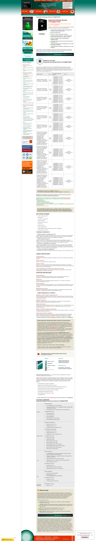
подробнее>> (56, 24)
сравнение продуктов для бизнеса (28, 56)
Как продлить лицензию (47, 536)
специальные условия (52, 11)
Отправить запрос (8, 539)
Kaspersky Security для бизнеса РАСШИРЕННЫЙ (28, 76)
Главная (25, 14)
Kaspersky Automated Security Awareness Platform (27, 134)
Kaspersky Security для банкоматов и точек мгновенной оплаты (28, 120)
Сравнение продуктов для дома (28, 60)
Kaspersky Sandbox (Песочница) (28, 92)
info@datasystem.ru (53, 6)
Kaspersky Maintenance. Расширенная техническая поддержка (27, 128)
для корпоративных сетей (39, 11)
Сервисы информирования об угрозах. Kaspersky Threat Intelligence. (28, 131)
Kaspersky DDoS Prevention (27, 123)
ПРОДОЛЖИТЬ (84, 537)
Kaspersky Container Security (27, 99)
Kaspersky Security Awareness (27, 126)
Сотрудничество (55, 536)
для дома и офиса (25, 11)
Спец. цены (38, 0)
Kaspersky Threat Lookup (27, 124)
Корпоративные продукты (34, 14)
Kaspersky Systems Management (28, 110)
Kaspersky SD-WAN (26, 97)
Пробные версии (62, 0)
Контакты (68, 0)
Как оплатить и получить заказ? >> (42, 205)
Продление (44, 0)
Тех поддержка (49, 0)
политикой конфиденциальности (84, 535)
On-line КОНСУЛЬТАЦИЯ (67, 2)
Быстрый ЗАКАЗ (66, 7)
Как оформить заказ (39, 536)
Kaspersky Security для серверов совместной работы (28, 108)
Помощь (56, 0)
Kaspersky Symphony (26, 96)
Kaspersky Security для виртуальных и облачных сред (28, 118)
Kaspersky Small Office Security (28, 80)
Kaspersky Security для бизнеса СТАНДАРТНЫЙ (28, 74)
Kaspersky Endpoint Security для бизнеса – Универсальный (28, 86)
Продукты (28, 14)
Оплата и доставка (65, 11)
